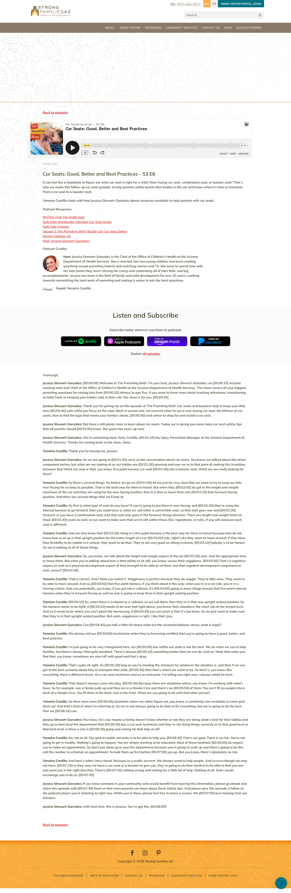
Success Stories (249, 27)
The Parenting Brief (68, 875)
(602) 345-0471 (189, 4)
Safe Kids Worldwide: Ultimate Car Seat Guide (77, 222)
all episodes (151, 354)
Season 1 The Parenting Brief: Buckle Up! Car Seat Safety (85, 231)
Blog (228, 27)
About (110, 27)
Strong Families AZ (57, 236)
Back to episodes (55, 112)
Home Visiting (130, 27)
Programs (153, 27)
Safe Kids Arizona (56, 227)
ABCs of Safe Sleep (104, 875)
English (207, 3)
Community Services (181, 27)
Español (214, 3)
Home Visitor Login (223, 875)
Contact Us (211, 27)
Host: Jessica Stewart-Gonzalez (66, 241)
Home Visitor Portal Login (241, 3)
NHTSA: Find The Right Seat (64, 217)
